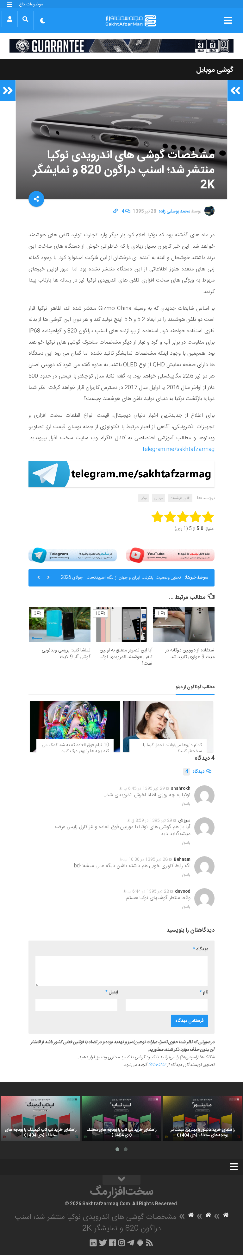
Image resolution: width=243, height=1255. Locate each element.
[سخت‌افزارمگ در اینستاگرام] (121, 1242)
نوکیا (143, 498)
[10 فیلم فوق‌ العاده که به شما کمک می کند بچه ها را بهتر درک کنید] (75, 726)
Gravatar (157, 1065)
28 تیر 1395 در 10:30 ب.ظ (144, 859)
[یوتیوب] (170, 555)
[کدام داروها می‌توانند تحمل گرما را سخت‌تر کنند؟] (168, 726)
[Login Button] (9, 19)
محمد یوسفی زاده (174, 211)
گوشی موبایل (215, 70)
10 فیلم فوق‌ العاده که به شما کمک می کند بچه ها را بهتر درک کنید (75, 748)
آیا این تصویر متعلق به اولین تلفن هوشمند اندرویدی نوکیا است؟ (126, 657)
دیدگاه (194, 772)
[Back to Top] (121, 1180)
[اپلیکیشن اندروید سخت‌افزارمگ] (140, 1242)
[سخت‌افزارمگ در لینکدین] (93, 1242)
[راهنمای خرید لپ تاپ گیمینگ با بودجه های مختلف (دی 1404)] (40, 1118)
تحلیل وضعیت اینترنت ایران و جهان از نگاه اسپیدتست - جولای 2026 (121, 577)
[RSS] (149, 1242)
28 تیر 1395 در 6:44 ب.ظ (146, 891)
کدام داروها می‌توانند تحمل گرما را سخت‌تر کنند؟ (172, 748)
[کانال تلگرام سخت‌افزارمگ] (131, 1242)
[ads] (121, 46)
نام (204, 992)
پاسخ (186, 803)
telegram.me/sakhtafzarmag (178, 449)
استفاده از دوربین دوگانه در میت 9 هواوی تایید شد (190, 653)
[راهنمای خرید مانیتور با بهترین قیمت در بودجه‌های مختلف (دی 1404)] (202, 1118)
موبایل (158, 498)
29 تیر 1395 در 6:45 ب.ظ (142, 788)
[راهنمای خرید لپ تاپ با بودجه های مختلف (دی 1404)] (121, 1118)
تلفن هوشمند (180, 498)
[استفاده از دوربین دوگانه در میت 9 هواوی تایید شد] (184, 624)
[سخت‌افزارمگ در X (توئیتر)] (103, 1242)
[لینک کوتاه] (115, 211)
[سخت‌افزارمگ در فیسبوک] (112, 1242)
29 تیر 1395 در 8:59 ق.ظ (149, 820)
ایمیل (111, 992)
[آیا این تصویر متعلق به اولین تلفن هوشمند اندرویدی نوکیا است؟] (122, 624)
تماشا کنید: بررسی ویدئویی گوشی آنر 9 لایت (66, 653)
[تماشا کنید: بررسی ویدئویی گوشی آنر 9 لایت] (60, 624)
